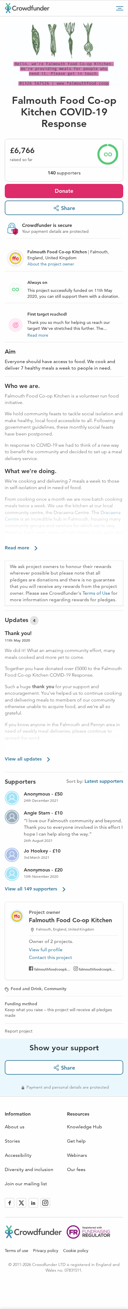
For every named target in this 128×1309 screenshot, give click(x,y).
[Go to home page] (27, 8)
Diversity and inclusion (29, 1169)
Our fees (76, 1169)
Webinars (77, 1155)
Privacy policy (45, 1250)
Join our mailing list (26, 1183)
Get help (76, 1141)
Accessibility (18, 1155)
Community (55, 988)
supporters (64, 173)
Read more (37, 335)
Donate (64, 190)
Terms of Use (96, 593)
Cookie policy (75, 1250)
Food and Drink (26, 988)
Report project (18, 1031)
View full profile (46, 949)
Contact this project (50, 957)
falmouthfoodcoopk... (52, 969)
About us (14, 1127)
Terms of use (16, 1250)
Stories (12, 1141)
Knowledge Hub (84, 1127)
